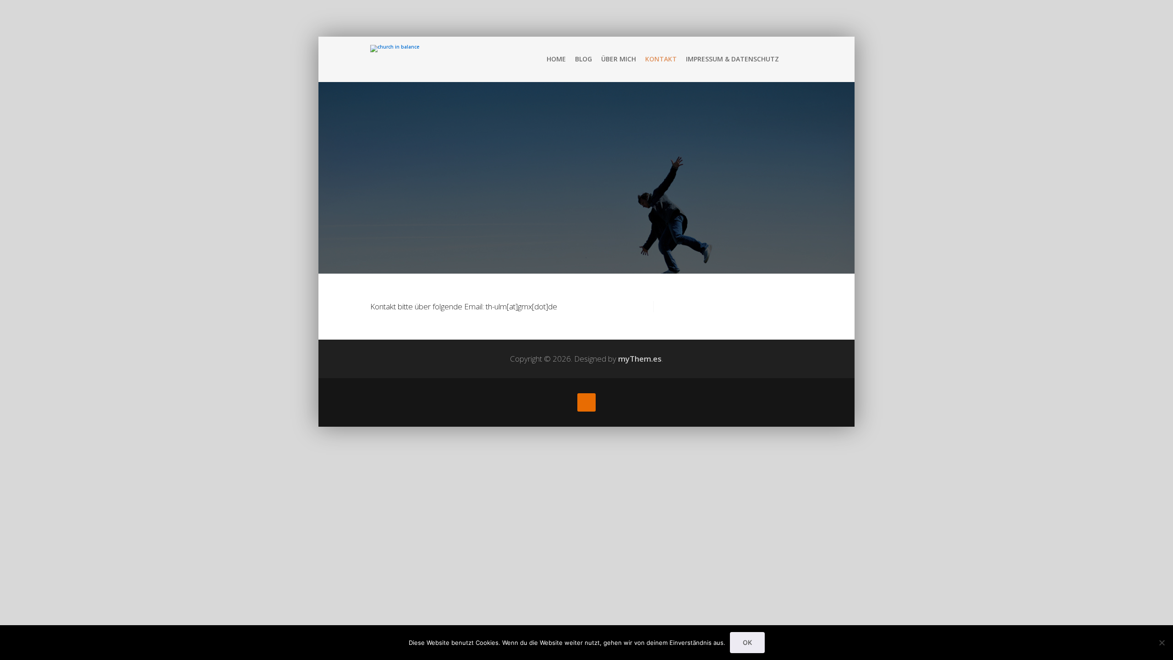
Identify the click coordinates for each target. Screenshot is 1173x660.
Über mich (618, 59)
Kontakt (661, 59)
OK (747, 642)
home (556, 59)
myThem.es (640, 358)
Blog (583, 59)
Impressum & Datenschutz (732, 59)
